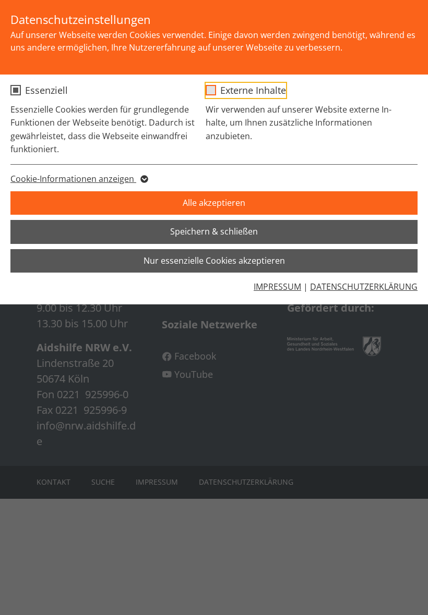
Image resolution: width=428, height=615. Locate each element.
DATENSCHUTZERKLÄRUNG (364, 286)
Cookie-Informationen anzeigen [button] (73, 179)
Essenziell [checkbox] (46, 90)
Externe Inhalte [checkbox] (253, 90)
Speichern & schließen (214, 231)
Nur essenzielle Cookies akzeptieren (214, 260)
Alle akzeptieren (214, 202)
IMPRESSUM (277, 286)
